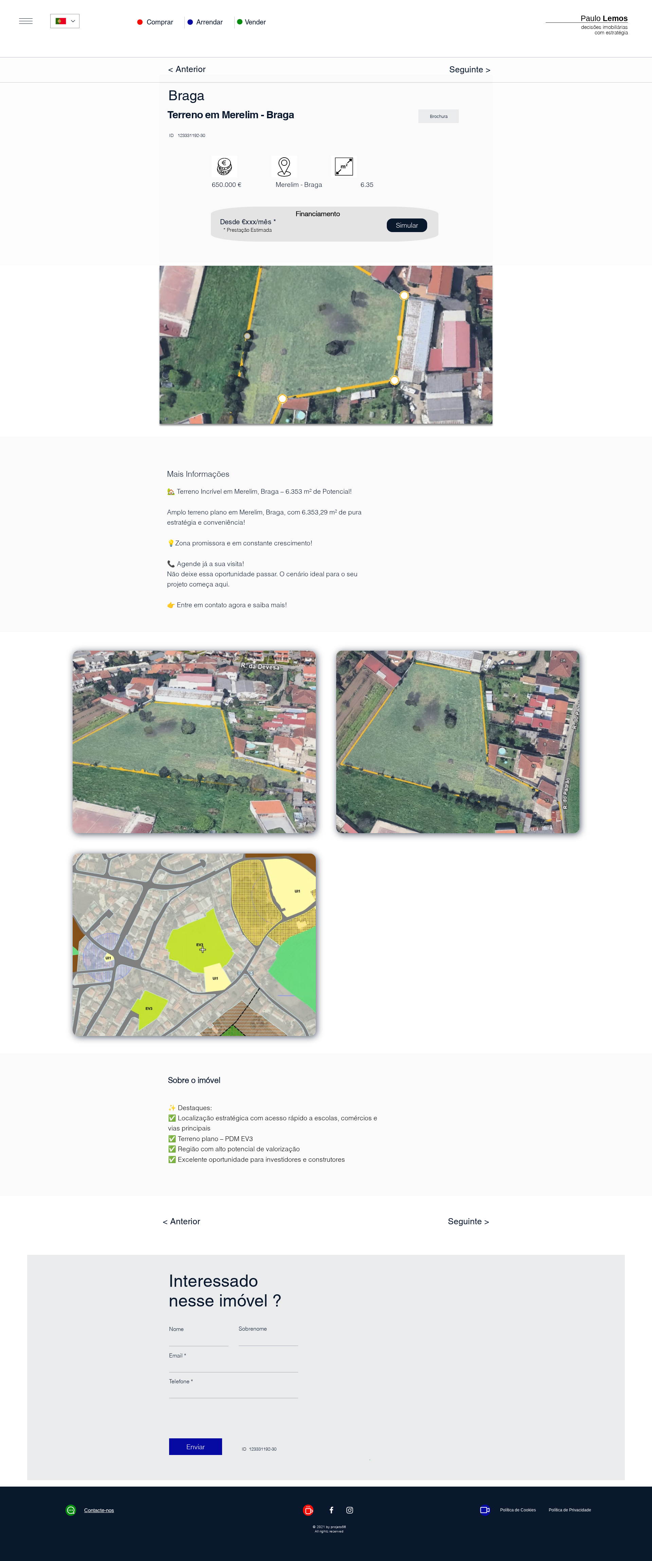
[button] (26, 21)
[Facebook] (331, 1510)
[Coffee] (308, 1510)
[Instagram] (349, 1510)
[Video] (485, 1510)
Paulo (604, 18)
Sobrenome (253, 1328)
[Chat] (71, 1510)
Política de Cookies (518, 1510)
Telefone (179, 1381)
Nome (176, 1329)
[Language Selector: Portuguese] (64, 21)
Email (176, 1355)
